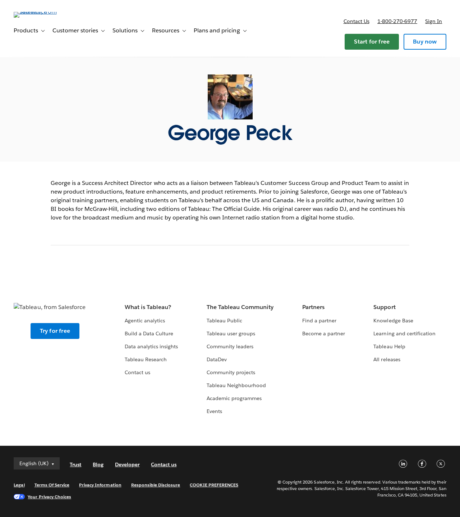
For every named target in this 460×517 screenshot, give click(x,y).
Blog (98, 464)
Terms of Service (51, 485)
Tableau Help (389, 346)
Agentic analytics (145, 320)
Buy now (425, 41)
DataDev (217, 359)
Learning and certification (404, 333)
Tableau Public (224, 320)
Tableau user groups (231, 333)
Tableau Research (146, 359)
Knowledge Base (393, 320)
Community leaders (230, 346)
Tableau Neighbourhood (236, 385)
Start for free (372, 41)
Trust (75, 464)
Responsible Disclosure (155, 485)
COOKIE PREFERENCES (214, 485)
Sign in (433, 21)
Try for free (55, 331)
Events (214, 411)
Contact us (356, 21)
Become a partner (323, 333)
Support (384, 307)
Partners (313, 307)
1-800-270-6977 (397, 21)
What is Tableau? (148, 307)
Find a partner (319, 320)
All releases (386, 359)
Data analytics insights (151, 346)
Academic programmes (234, 398)
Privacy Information (100, 485)
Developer (127, 464)
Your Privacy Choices (49, 497)
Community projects (231, 372)
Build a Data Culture (149, 333)
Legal (19, 485)
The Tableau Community (240, 307)
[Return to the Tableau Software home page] (41, 11)
